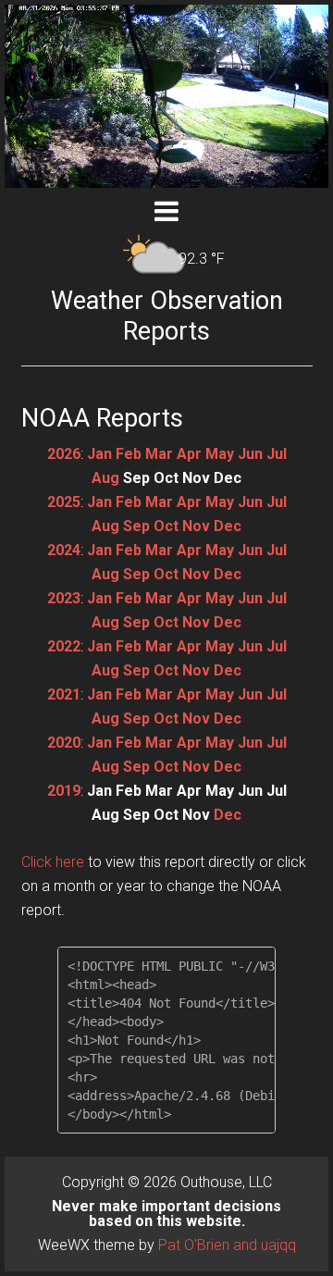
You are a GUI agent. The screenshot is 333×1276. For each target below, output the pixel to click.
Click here (52, 862)
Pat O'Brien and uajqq (227, 1245)
